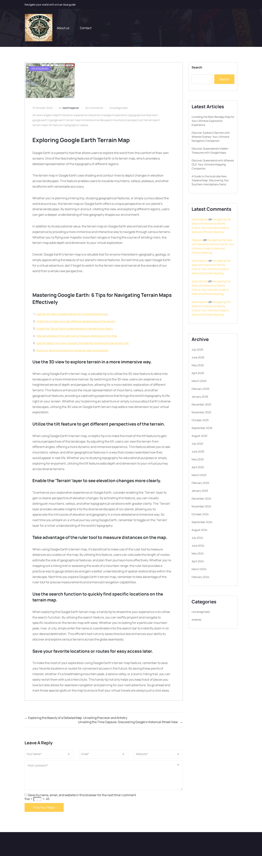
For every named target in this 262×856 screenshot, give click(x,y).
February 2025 (200, 483)
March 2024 (199, 569)
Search (197, 67)
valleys (84, 125)
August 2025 (199, 436)
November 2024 (201, 506)
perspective (134, 120)
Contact (85, 28)
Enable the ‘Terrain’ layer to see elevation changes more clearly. (74, 328)
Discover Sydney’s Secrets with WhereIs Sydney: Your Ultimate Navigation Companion (211, 136)
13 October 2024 (42, 108)
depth (57, 115)
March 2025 (199, 475)
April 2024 (198, 561)
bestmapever (71, 108)
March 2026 (199, 381)
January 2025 (200, 490)
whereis (196, 619)
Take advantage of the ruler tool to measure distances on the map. (77, 336)
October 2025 (200, 420)
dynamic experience (75, 115)
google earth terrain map (65, 120)
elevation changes (100, 115)
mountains (118, 120)
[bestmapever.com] (38, 28)
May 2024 (198, 553)
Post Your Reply (44, 807)
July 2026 (197, 349)
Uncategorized (118, 108)
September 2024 (202, 522)
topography (71, 125)
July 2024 (197, 537)
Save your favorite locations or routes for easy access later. (72, 350)
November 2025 (201, 412)
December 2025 (201, 404)
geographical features (142, 115)
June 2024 (198, 545)
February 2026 (200, 389)
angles (48, 115)
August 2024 (199, 530)
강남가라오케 (200, 281)
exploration (120, 115)
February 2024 (200, 577)
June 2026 (198, 357)
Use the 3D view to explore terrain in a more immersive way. (72, 314)
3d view (37, 115)
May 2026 (198, 365)
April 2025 (198, 467)
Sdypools (197, 240)
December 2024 (201, 498)
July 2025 (197, 443)
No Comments (94, 108)
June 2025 (198, 451)
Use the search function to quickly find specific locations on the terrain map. (82, 343)
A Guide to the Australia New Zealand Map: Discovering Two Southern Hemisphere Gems (210, 180)
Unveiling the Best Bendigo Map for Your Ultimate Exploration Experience (213, 121)
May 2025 (198, 459)
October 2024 (200, 514)
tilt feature (55, 125)
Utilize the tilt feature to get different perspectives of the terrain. (75, 321)
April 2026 (198, 373)
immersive (88, 120)
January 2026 (200, 396)
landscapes (103, 120)
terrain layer (151, 120)
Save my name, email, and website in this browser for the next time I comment (82, 795)
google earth (40, 120)
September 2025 (202, 428)
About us (63, 28)
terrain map (39, 125)
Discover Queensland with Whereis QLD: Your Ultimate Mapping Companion (213, 164)
